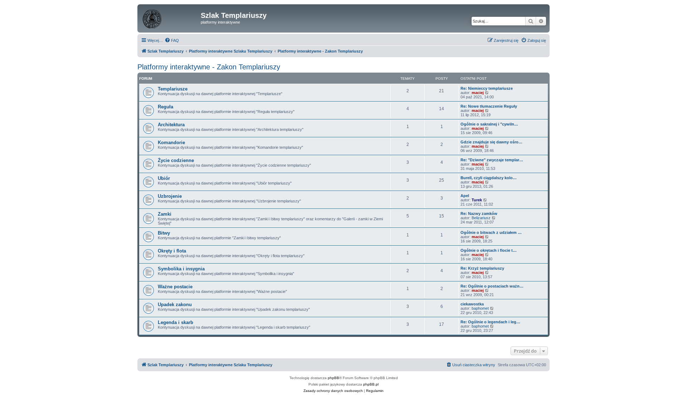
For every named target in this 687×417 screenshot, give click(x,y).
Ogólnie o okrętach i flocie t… (489, 250)
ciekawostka (472, 304)
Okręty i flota (172, 251)
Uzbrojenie (170, 196)
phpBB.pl (371, 384)
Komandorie (171, 142)
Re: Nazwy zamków (479, 213)
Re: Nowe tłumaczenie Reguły (489, 106)
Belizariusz (481, 218)
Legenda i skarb (175, 322)
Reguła (165, 106)
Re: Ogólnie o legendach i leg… (490, 322)
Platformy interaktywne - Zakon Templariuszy (208, 67)
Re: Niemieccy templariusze (487, 88)
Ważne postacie (175, 286)
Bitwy (164, 233)
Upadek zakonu (175, 304)
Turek (477, 200)
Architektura (171, 124)
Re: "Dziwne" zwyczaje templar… (492, 160)
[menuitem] (172, 40)
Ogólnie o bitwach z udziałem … (491, 232)
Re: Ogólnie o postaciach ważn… (492, 286)
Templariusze (172, 89)
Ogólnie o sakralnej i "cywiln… (489, 124)
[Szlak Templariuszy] (170, 17)
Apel (465, 195)
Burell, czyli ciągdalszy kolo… (489, 178)
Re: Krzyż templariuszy (482, 268)
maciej (478, 92)
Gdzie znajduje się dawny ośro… (491, 142)
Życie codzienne (176, 160)
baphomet (480, 308)
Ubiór (164, 178)
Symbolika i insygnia (181, 268)
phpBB (333, 378)
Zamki (164, 214)
